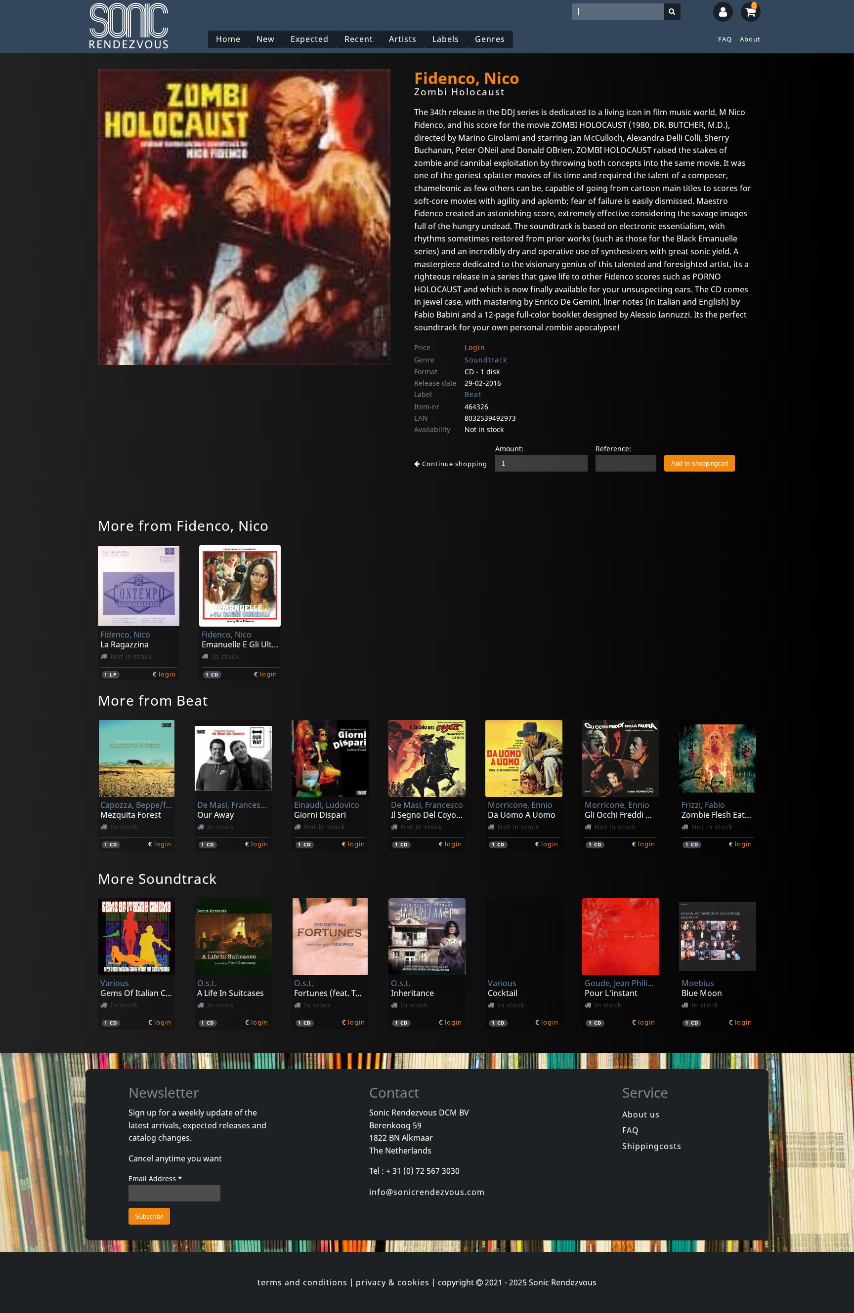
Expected (310, 39)
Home (228, 39)
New (265, 39)
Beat (473, 394)
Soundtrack (486, 359)
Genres (490, 39)
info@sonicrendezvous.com (427, 1192)
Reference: (613, 448)
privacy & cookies (392, 1282)
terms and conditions (302, 1282)
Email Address (155, 1178)
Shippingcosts (652, 1146)
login (167, 674)
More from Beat (153, 700)
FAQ (725, 39)
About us (641, 1114)
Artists (403, 39)
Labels (445, 39)
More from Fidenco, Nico (183, 525)
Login (475, 347)
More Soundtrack (157, 878)
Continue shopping (453, 463)
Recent (358, 39)
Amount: (509, 448)
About (750, 39)
